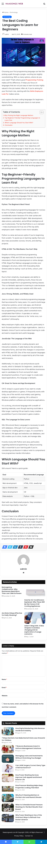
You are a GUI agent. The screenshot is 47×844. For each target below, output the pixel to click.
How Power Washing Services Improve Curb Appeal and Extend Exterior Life (28, 777)
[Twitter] (9, 547)
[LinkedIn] (14, 547)
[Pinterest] (25, 547)
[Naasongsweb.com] (14, 4)
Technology (14, 12)
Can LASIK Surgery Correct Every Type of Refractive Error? (30, 766)
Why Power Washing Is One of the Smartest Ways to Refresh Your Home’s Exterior (28, 817)
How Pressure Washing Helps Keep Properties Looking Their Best (29, 786)
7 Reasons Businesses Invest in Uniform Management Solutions (28, 747)
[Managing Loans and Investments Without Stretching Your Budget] (8, 759)
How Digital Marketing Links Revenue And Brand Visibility (30, 729)
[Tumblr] (20, 547)
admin (7, 34)
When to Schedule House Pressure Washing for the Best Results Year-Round (29, 807)
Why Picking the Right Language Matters (18, 115)
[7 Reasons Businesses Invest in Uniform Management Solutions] (8, 749)
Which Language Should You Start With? (19, 122)
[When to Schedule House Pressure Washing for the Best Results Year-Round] (8, 808)
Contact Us (29, 836)
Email (4, 687)
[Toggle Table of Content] (40, 112)
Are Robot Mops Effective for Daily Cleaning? (12, 614)
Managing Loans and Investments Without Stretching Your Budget (29, 757)
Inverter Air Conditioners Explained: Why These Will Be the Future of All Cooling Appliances (34, 603)
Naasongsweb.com (9, 832)
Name (4, 679)
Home (6, 12)
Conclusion (8, 125)
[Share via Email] (30, 547)
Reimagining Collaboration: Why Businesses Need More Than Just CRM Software (11, 590)
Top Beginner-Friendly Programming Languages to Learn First (22, 119)
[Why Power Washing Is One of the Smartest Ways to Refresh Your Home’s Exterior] (8, 818)
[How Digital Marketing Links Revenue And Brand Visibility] (8, 731)
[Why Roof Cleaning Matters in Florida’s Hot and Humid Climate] (8, 798)
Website (4, 695)
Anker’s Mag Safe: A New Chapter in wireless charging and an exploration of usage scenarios (34, 630)
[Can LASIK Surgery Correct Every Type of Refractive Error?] (8, 768)
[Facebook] (4, 547)
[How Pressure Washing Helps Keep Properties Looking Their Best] (8, 788)
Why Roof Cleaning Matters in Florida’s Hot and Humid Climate (28, 796)
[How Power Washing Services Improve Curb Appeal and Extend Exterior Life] (8, 778)
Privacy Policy (19, 836)
